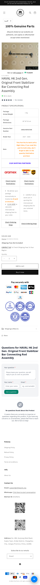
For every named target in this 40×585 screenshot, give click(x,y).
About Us (7, 475)
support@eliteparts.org (17, 488)
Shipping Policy (9, 447)
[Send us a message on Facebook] (34, 579)
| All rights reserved (25, 581)
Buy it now (20, 272)
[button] (4, 12)
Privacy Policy (9, 457)
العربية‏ (6, 21)
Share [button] (6, 335)
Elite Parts (17, 581)
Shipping (4, 239)
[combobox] (8, 21)
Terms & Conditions (11, 462)
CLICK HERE (11, 204)
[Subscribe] (30, 556)
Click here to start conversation (24, 492)
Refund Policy (9, 452)
